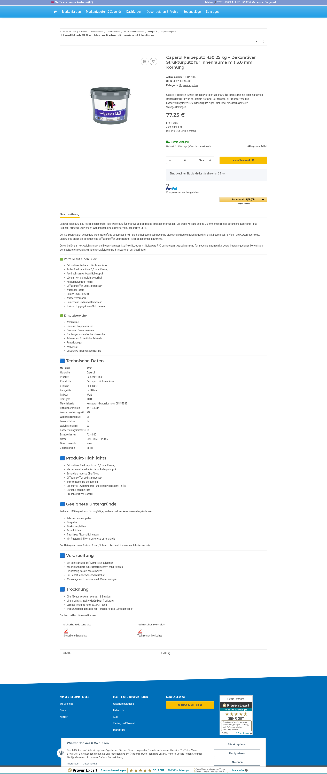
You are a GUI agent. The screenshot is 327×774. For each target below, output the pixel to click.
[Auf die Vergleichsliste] (145, 61)
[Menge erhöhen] (210, 160)
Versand (191, 131)
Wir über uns (66, 703)
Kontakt (64, 716)
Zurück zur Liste (69, 31)
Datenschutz (120, 710)
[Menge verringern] (170, 160)
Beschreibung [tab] (70, 214)
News (63, 710)
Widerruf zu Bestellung (190, 704)
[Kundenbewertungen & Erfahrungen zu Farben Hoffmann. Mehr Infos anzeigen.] (243, 715)
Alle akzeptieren (237, 744)
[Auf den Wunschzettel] (153, 61)
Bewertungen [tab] (95, 214)
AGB (115, 716)
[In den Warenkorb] (62, 53)
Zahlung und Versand (124, 723)
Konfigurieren (237, 753)
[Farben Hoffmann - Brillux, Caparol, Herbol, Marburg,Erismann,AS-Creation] (55, 12)
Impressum (119, 729)
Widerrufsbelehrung (123, 703)
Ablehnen (237, 762)
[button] (243, 201)
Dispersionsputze (188, 85)
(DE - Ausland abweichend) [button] (199, 146)
